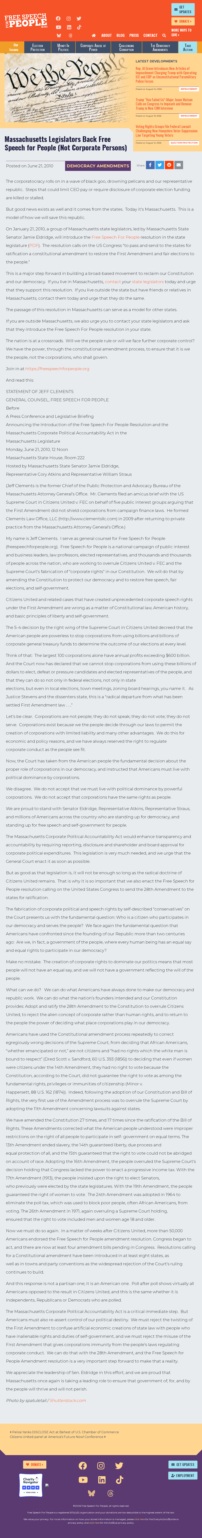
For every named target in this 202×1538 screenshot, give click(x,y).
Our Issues (13, 47)
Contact (150, 35)
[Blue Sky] (58, 35)
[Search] (164, 35)
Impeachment (189, 89)
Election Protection (38, 47)
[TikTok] (79, 27)
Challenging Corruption (126, 47)
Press (134, 35)
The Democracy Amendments (160, 47)
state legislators (148, 281)
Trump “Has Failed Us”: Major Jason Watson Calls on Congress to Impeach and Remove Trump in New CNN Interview (164, 104)
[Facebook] (58, 18)
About (106, 35)
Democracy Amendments (98, 165)
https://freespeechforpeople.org (57, 368)
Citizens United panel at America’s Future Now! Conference (57, 1437)
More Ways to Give (181, 32)
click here (139, 1519)
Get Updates (185, 9)
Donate (184, 21)
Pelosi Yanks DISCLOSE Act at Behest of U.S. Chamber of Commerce (65, 1432)
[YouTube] (58, 27)
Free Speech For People (116, 237)
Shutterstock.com (68, 1400)
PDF (33, 245)
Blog (121, 35)
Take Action (188, 47)
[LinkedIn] (69, 27)
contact (113, 281)
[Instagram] (68, 18)
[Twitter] (79, 18)
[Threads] (70, 35)
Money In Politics (63, 47)
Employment (185, 1475)
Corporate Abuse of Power (93, 47)
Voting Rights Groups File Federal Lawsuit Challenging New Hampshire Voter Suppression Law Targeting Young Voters (166, 130)
